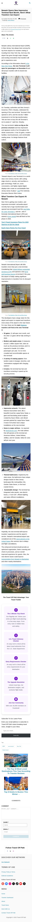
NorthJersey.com (11, 430)
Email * (6, 829)
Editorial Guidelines (7, 875)
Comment (5, 806)
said (18, 191)
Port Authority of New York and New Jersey (17, 173)
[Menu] (2, 3)
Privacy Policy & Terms (8, 872)
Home (3, 893)
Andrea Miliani (11, 20)
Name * (6, 822)
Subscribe (16, 735)
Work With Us (5, 909)
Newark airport (5, 750)
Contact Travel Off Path (8, 913)
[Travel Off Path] (16, 3)
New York (19, 746)
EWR (3, 746)
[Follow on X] (10, 851)
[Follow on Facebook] (7, 851)
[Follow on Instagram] (13, 851)
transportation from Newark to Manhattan (15, 559)
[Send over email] (13, 38)
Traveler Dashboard (7, 897)
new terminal (11, 746)
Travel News (5, 905)
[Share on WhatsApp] (10, 38)
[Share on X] (7, 38)
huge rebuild (12, 216)
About (3, 901)
